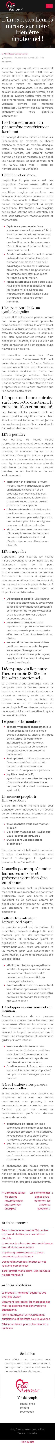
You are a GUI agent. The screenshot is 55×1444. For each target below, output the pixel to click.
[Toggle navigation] (49, 6)
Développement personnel (16, 54)
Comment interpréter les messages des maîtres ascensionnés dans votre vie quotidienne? (26, 1306)
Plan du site (27, 1442)
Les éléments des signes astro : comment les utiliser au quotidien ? (40, 1200)
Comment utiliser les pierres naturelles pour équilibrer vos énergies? (15, 1200)
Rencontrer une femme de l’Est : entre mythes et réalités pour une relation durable (25, 1234)
